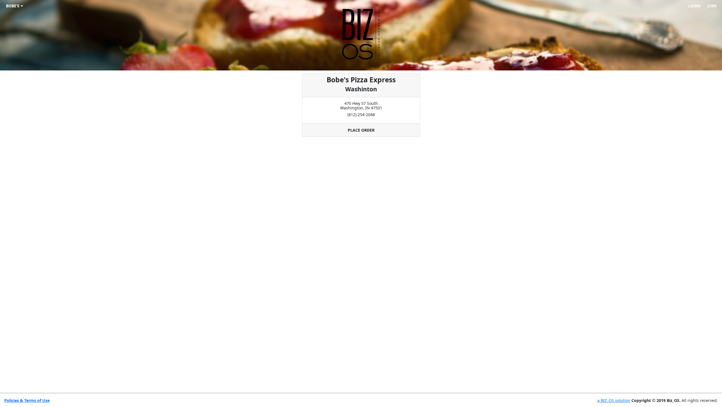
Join (711, 5)
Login (694, 5)
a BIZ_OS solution (613, 400)
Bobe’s (13, 5)
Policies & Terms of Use (27, 400)
